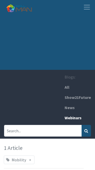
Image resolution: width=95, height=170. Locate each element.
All (67, 87)
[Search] (86, 131)
